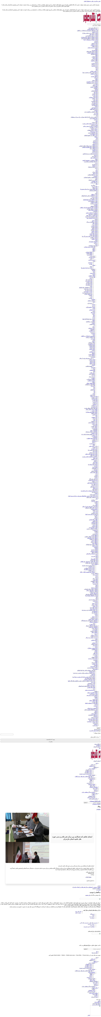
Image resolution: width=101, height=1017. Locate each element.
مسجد (96, 646)
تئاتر (97, 138)
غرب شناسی (92, 351)
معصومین (95, 659)
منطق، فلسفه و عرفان (92, 692)
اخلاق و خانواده (94, 60)
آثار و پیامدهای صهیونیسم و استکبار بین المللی (87, 30)
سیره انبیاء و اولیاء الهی (92, 482)
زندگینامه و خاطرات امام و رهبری (90, 456)
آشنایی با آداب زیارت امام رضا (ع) (90, 33)
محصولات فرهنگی (93, 621)
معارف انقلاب (94, 657)
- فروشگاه (92, 914)
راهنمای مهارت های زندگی (92, 409)
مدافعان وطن (94, 632)
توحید (94, 311)
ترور (97, 169)
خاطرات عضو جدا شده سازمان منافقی (89, 207)
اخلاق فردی (89, 254)
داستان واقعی (94, 239)
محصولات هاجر (91, 777)
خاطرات (96, 205)
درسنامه (96, 243)
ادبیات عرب (92, 256)
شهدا (94, 334)
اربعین (90, 278)
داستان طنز (95, 223)
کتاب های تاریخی (94, 560)
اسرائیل (96, 77)
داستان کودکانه (94, 229)
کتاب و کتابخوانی (91, 683)
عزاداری (96, 518)
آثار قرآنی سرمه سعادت (89, 246)
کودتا (97, 585)
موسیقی (96, 696)
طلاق (94, 444)
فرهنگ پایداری (91, 354)
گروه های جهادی (94, 593)
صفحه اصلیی (88, 877)
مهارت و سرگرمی (93, 694)
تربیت (96, 163)
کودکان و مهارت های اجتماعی (91, 589)
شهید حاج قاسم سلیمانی (89, 679)
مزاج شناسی (95, 642)
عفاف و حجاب (91, 342)
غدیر (91, 296)
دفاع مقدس (92, 324)
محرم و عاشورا (94, 618)
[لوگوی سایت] (91, 22)
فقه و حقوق (92, 363)
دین (94, 325)
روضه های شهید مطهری (92, 438)
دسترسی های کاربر (89, 922)
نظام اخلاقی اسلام (91, 383)
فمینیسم (93, 367)
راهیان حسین (95, 410)
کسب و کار (95, 578)
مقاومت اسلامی (91, 380)
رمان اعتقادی (95, 417)
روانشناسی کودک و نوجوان (92, 431)
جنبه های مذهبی (94, 182)
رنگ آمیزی (95, 425)
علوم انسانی (92, 347)
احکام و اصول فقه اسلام (92, 51)
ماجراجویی (95, 600)
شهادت (96, 502)
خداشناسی (95, 211)
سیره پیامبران (94, 485)
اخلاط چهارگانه (94, 54)
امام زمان (95, 100)
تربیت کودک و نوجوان (93, 166)
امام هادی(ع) (95, 105)
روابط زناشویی (94, 426)
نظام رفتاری (95, 701)
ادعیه (96, 67)
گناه (94, 371)
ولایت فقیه (92, 395)
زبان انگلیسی (92, 330)
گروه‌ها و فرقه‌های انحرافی (91, 594)
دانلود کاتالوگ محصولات (95, 801)
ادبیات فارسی (94, 66)
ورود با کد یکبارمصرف (50, 739)
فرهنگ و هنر (95, 543)
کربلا (97, 576)
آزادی (93, 248)
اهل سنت (95, 114)
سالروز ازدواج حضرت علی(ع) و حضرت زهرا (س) (83, 677)
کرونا (96, 577)
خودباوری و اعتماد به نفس (92, 212)
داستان (96, 219)
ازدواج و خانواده (94, 73)
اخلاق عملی (95, 58)
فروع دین (93, 357)
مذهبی (96, 639)
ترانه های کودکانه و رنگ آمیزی (91, 161)
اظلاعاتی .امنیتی (94, 87)
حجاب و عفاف (94, 194)
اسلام (96, 79)
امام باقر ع (95, 93)
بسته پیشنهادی (91, 796)
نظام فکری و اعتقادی (90, 384)
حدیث (93, 317)
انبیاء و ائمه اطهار (94, 109)
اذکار (97, 69)
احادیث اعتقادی (94, 45)
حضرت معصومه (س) (87, 292)
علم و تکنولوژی (91, 343)
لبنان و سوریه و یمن (93, 599)
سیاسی (96, 477)
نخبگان (96, 698)
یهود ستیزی (95, 725)
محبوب (96, 614)
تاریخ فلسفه (95, 149)
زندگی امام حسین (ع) (93, 450)
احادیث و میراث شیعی (93, 47)
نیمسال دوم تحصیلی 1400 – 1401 (87, 572)
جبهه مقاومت (95, 181)
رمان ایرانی (95, 418)
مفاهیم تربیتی (95, 662)
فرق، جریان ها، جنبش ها (86, 267)
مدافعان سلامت (94, 631)
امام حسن (95, 96)
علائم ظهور (95, 521)
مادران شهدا (95, 603)
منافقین (96, 691)
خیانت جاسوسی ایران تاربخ (91, 216)
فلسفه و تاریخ (94, 549)
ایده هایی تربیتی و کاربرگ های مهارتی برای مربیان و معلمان (84, 117)
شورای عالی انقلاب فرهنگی (91, 507)
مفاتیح (96, 661)
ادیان (97, 68)
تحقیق (96, 159)
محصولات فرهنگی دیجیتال (92, 625)
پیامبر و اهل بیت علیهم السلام (91, 135)
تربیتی (96, 168)
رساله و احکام (94, 413)
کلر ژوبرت (95, 583)
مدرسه (96, 633)
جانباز (96, 178)
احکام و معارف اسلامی (92, 52)
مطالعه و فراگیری (91, 379)
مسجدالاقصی (95, 649)
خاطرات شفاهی (94, 206)
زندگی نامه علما (94, 455)
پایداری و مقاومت (94, 127)
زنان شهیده (95, 447)
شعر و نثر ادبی (94, 501)
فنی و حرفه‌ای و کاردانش (92, 553)
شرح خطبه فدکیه (94, 494)
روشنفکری (95, 437)
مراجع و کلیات (94, 640)
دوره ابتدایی (95, 403)
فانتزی (96, 532)
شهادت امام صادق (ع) (90, 678)
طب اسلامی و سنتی (90, 337)
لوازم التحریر (92, 624)
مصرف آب (95, 654)
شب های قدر (95, 492)
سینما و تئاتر (95, 489)
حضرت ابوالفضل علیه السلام (85, 287)
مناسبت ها (95, 669)
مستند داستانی (94, 644)
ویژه (94, 688)
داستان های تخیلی (94, 235)
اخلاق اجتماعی (89, 252)
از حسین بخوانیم (94, 71)
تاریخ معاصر (95, 151)
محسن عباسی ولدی (93, 619)
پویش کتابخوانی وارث (93, 132)
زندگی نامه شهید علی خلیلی (91, 454)
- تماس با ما (92, 916)
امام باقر (96, 92)
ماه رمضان (95, 606)
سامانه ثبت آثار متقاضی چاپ (88, 792)
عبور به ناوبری (97, 1)
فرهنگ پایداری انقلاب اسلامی (91, 536)
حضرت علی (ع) (88, 290)
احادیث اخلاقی (94, 43)
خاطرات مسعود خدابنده (92, 208)
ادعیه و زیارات (91, 260)
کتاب (96, 557)
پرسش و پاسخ (94, 128)
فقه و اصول (92, 361)
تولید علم (93, 312)
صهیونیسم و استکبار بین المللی (88, 336)
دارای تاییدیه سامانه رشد (92, 218)
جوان (94, 316)
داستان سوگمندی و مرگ (92, 222)
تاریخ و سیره (95, 152)
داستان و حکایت (94, 237)
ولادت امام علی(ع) (93, 720)
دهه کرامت (92, 675)
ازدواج (93, 442)
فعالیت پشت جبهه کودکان (92, 544)
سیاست (96, 476)
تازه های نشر (95, 156)
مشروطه (95, 653)
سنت (96, 473)
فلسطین (96, 547)
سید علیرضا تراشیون (93, 480)
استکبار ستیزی (94, 76)
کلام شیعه (95, 580)
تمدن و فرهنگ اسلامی (93, 174)
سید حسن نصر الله (93, 479)
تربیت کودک (95, 165)
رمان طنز (95, 420)
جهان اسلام (95, 187)
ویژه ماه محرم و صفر (90, 690)
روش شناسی (95, 435)
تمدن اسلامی (92, 309)
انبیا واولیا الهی (94, 107)
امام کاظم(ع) (95, 104)
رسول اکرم (95, 414)
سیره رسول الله (94, 486)
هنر (94, 391)
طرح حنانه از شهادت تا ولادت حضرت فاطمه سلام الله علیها (81, 680)
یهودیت (90, 264)
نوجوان (96, 711)
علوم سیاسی (92, 349)
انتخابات (96, 110)
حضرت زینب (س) (88, 288)
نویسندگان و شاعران (93, 715)
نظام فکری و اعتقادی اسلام (91, 703)
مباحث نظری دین (94, 607)
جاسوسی (95, 176)
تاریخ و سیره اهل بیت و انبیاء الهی (90, 153)
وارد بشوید (87, 895)
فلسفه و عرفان (94, 551)
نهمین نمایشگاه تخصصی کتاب (91, 709)
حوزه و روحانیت (94, 203)
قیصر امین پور (94, 556)
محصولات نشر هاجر (93, 627)
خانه (99, 809)
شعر (91, 258)
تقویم (94, 308)
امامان (96, 106)
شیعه (91, 266)
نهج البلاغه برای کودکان (92, 708)
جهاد (94, 315)
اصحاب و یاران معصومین (92, 81)
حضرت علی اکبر (94, 198)
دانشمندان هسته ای (93, 241)
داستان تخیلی (95, 220)
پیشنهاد (96, 136)
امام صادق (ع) (89, 284)
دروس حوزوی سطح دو (89, 568)
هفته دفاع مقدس (91, 687)
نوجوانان (96, 712)
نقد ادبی (96, 704)
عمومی (93, 350)
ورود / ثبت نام (94, 997)
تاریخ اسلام (95, 142)
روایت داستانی (94, 433)
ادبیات (96, 62)
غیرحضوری (95, 530)
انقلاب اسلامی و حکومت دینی (91, 111)
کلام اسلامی (92, 370)
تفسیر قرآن (95, 172)
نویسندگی (95, 716)
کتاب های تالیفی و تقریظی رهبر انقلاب (89, 561)
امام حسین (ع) (89, 281)
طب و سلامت (94, 513)
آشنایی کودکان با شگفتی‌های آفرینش (89, 38)
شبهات (96, 493)
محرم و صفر (95, 616)
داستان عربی (95, 224)
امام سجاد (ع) (89, 283)
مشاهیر (96, 650)
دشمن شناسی (94, 397)
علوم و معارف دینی (93, 527)
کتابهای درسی (94, 564)
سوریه (96, 475)
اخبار (97, 809)
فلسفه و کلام (95, 552)
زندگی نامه (95, 451)
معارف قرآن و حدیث (93, 658)
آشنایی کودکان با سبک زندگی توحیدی (89, 37)
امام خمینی (92, 273)
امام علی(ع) (95, 102)
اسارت (96, 75)
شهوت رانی (95, 505)
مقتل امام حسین (94, 666)
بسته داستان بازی (94, 118)
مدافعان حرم (92, 374)
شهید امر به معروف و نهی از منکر (90, 506)
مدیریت (93, 375)
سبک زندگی (95, 463)
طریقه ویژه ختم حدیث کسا (91, 514)
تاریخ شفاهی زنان (94, 148)
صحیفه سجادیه (94, 509)
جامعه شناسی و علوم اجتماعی (91, 177)
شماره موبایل (97, 733)
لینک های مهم (78, 911)
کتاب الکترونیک (94, 559)
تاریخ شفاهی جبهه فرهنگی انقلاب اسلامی (88, 146)
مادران (96, 602)
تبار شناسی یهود (94, 157)
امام (94, 271)
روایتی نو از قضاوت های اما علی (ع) (89, 434)
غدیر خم (93, 682)
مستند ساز (95, 645)
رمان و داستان (91, 328)
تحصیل (93, 304)
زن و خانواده (95, 441)
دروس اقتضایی (91, 566)
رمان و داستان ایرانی (93, 422)
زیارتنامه (96, 460)
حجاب (96, 193)
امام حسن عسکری (93, 97)
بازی (94, 623)
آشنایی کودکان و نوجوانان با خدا (91, 39)
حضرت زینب (95, 197)
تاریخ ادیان (95, 140)
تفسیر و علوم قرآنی (90, 307)
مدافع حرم (95, 629)
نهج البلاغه (92, 389)
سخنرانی (93, 333)
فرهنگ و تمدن (92, 355)
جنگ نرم (93, 185)
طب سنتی (95, 511)
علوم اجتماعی (92, 345)
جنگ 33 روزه (95, 186)
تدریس (93, 305)
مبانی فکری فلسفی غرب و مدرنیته (90, 610)
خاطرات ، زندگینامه (90, 321)
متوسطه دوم (95, 612)
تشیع (97, 170)
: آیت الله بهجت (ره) (93, 28)
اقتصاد (96, 89)
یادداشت (96, 724)
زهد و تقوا (95, 458)
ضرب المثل (95, 510)
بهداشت (93, 299)
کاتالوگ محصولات (96, 804)
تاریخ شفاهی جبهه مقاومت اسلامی (90, 147)
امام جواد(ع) (95, 94)
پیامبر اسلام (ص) (94, 134)
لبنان (97, 598)
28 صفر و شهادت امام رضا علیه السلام (86, 670)
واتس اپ (50, 741)
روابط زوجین (95, 427)
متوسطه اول (95, 611)
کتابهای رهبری (94, 573)
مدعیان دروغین (94, 635)
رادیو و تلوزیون (94, 406)
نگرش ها (93, 385)
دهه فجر (93, 674)
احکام (96, 48)
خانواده (93, 323)
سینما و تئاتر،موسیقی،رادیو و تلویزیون (89, 490)
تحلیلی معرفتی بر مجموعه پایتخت (90, 160)
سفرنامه (96, 469)
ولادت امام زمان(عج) (93, 718)
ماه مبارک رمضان (91, 684)
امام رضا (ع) (89, 282)
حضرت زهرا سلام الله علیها (89, 319)
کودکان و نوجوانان (94, 591)
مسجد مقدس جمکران (93, 648)
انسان (93, 274)
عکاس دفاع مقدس (93, 519)
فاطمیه (96, 531)
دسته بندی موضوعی (93, 245)
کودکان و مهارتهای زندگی (92, 590)
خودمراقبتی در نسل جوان (92, 215)
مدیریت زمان (92, 376)
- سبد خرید (92, 925)
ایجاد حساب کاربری (93, 730)
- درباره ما (92, 918)
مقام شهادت (95, 663)
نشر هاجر (93, 764)
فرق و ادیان (95, 534)
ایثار (97, 115)
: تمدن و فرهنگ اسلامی (92, 29)
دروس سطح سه (88, 772)
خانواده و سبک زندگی (93, 210)
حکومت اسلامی (94, 202)
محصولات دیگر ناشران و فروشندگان (89, 620)
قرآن (94, 368)
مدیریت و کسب (94, 636)
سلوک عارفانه (94, 471)
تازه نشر (96, 155)
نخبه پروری (95, 699)
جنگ (97, 184)
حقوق (93, 320)
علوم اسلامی (92, 346)
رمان (96, 416)
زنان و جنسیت (94, 448)
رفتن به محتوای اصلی (89, 1)
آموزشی (96, 42)
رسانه (93, 326)
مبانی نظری (92, 372)
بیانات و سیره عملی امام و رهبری (90, 123)
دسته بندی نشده (94, 396)
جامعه (93, 313)
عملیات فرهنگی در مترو (92, 528)
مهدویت (90, 298)
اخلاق (96, 55)
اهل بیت (96, 113)
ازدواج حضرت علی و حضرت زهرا (90, 72)
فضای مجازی (92, 359)
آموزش (96, 41)
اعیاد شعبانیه (92, 671)
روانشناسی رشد (94, 430)
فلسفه (93, 364)
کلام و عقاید (95, 582)
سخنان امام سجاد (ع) (93, 464)
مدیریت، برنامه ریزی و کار (92, 637)
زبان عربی (92, 332)
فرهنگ (93, 353)
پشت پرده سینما (94, 131)
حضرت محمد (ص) (88, 291)
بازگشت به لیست (96, 888)
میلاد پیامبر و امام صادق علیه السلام (87, 686)
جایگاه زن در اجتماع (93, 180)
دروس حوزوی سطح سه (89, 569)
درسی (96, 244)
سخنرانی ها (95, 467)
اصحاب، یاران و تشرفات (92, 83)
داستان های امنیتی (93, 233)
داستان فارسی (94, 225)
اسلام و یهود (95, 80)
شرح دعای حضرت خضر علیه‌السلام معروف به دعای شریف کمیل (83, 496)
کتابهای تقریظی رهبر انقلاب (91, 562)
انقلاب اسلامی (91, 275)
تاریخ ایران (95, 143)
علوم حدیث (95, 524)
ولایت (93, 393)
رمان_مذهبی (95, 423)
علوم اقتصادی (94, 523)
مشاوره (93, 378)
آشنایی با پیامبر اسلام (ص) (92, 35)
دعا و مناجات (95, 399)
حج (97, 191)
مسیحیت (90, 262)
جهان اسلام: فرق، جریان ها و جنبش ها (89, 189)
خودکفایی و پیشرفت (93, 214)
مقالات (93, 794)
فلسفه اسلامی (89, 366)
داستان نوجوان (94, 232)
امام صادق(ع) (95, 101)
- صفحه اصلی (78, 912)
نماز (94, 387)
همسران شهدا (94, 717)
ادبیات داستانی (94, 64)
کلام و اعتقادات (94, 581)
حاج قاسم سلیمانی (93, 190)
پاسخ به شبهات (94, 125)
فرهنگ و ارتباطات (94, 539)
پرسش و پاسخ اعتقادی (92, 130)
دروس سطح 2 (91, 570)
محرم (96, 615)
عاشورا (90, 295)
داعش (96, 240)
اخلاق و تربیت (95, 59)
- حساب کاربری (91, 924)
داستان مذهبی (94, 231)
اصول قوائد (95, 85)
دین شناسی (95, 404)
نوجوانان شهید (94, 713)
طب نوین (93, 338)
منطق (93, 382)
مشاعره (93, 500)
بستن (99, 1000)
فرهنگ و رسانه (94, 541)
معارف (96, 656)
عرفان (93, 341)
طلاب (93, 340)
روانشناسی (92, 329)
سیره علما (95, 488)
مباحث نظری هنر (94, 608)
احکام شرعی (95, 50)
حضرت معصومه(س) (93, 201)
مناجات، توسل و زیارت (92, 667)
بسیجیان (96, 119)
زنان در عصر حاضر (93, 446)
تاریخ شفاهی (95, 144)
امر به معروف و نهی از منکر (85, 358)
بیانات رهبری (95, 122)
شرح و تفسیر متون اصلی (92, 497)
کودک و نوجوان (94, 587)
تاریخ (97, 139)
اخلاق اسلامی (95, 56)
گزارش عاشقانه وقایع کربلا (91, 595)
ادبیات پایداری (95, 63)
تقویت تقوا (95, 173)
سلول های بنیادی (94, 472)
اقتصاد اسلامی (94, 90)
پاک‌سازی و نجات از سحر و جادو (90, 126)
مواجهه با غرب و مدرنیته (92, 695)
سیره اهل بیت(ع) (88, 294)
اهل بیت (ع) (92, 277)
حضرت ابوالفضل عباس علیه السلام (90, 195)
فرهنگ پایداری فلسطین (92, 538)
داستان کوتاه (95, 228)
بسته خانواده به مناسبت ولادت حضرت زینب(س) (84, 673)
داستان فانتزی (94, 227)
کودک (96, 586)
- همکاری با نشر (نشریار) (89, 926)
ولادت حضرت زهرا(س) (92, 721)
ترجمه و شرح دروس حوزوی (88, 565)
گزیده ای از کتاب (91, 797)
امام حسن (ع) (89, 279)
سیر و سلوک (95, 481)
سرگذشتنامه (95, 468)
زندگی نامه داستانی (93, 452)
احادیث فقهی (95, 46)
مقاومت (96, 665)
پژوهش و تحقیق (91, 300)
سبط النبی (95, 462)
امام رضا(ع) (95, 98)
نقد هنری (96, 705)
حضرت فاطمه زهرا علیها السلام (90, 199)
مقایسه (96, 995)
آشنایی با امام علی (93, 34)
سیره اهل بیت (94, 484)
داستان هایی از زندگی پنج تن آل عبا (90, 236)
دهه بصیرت (95, 401)
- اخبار (93, 915)
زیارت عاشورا (94, 459)
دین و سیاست (94, 405)
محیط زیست (95, 628)
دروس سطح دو (88, 771)
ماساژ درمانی (95, 604)
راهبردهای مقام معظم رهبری (91, 408)
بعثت (96, 121)
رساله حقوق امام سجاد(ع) (92, 412)
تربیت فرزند (95, 164)
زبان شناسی (95, 439)
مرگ (97, 641)
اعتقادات (96, 88)
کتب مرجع (95, 574)
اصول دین (95, 84)
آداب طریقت (95, 31)
